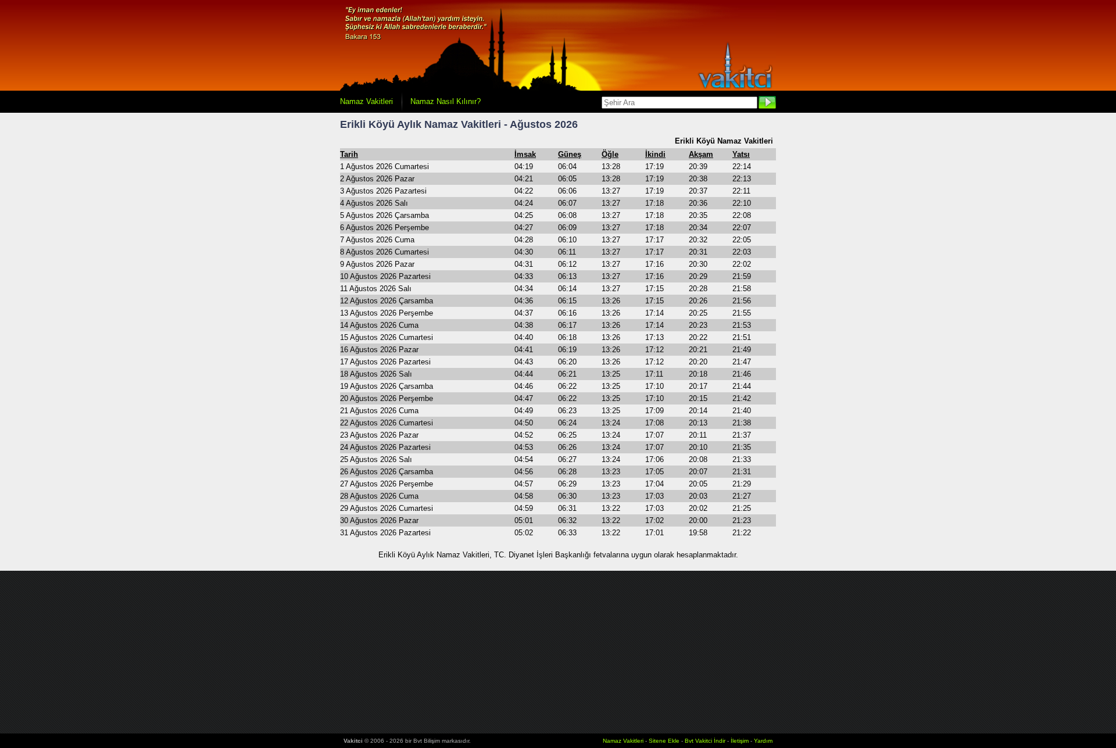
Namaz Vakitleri (366, 101)
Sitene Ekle (664, 741)
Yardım (763, 741)
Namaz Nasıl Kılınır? (445, 101)
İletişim (740, 741)
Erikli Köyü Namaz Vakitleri (724, 141)
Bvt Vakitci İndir (706, 741)
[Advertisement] (558, 652)
